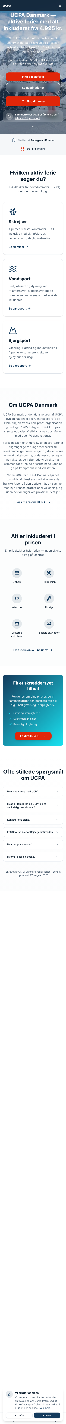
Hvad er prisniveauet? (20, 844)
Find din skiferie (33, 76)
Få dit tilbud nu (30, 736)
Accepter (47, 1415)
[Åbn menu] (60, 5)
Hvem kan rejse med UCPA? (23, 791)
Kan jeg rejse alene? (18, 819)
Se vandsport (18, 308)
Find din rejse (36, 101)
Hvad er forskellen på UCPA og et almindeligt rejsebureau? (26, 805)
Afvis (21, 1415)
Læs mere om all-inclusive (30, 650)
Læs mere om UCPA (30, 502)
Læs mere (44, 1407)
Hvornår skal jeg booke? (21, 856)
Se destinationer (33, 87)
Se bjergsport (18, 365)
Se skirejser (16, 247)
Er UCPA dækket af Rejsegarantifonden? (30, 831)
